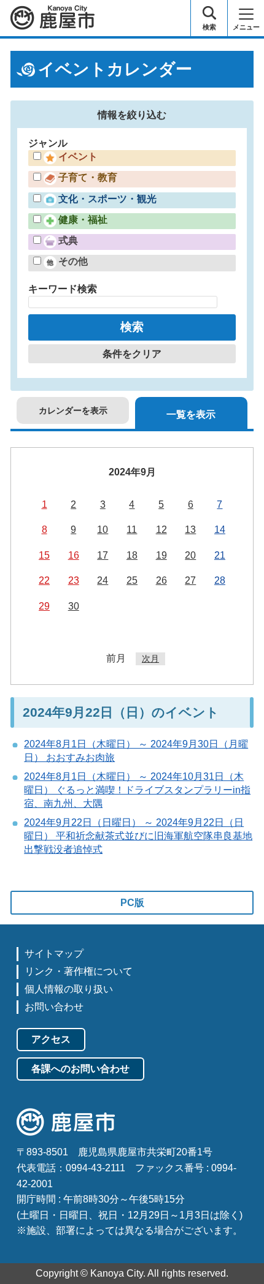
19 (161, 555)
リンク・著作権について (79, 971)
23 (73, 580)
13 (190, 529)
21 (219, 555)
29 (44, 606)
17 (102, 555)
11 (131, 529)
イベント (78, 156)
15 (44, 555)
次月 (150, 658)
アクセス (51, 1039)
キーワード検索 (62, 289)
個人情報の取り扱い (69, 989)
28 (219, 580)
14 (219, 529)
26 (161, 580)
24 (102, 580)
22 (44, 580)
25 (132, 580)
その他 (73, 261)
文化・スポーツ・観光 (107, 199)
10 (102, 529)
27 (190, 580)
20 (190, 555)
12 (161, 529)
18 (132, 555)
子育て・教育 (87, 177)
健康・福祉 (82, 219)
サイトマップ (54, 953)
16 (73, 555)
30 (73, 606)
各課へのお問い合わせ (80, 1068)
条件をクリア (132, 354)
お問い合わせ (54, 1007)
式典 (68, 240)
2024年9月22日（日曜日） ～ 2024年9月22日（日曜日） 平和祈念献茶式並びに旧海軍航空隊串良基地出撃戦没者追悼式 (138, 836)
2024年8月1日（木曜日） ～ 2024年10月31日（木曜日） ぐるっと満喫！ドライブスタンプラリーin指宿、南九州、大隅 (137, 790)
